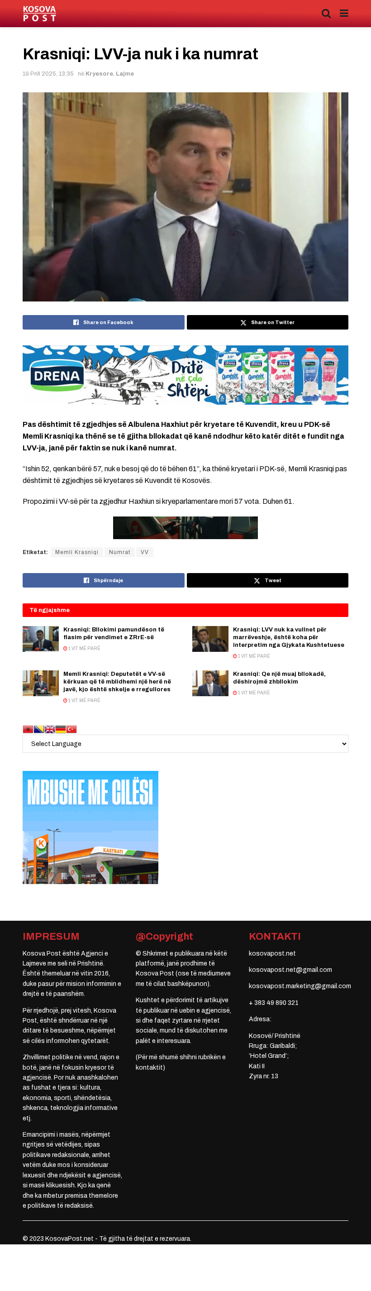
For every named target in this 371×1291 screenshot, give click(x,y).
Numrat (119, 552)
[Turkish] (71, 729)
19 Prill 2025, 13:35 (48, 74)
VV (145, 552)
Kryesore (99, 74)
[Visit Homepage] (40, 13)
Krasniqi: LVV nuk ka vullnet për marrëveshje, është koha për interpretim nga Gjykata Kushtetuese (288, 637)
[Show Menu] (344, 13)
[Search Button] (326, 13)
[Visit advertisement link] (185, 375)
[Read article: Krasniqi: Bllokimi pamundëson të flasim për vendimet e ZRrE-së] (41, 639)
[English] (49, 729)
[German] (60, 729)
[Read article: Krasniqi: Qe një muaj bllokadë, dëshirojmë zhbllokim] (210, 683)
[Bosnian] (38, 729)
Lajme (125, 74)
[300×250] (90, 827)
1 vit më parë (83, 648)
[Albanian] (28, 729)
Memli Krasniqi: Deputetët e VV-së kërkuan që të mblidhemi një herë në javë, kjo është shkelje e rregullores (117, 682)
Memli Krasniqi (77, 552)
